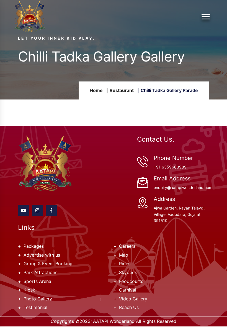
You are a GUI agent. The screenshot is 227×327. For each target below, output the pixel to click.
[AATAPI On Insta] (37, 210)
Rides (124, 263)
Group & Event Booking (48, 263)
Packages (34, 246)
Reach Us (129, 307)
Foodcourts (131, 281)
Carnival (127, 290)
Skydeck (128, 272)
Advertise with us (42, 255)
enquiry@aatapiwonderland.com (183, 187)
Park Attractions (40, 272)
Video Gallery (133, 299)
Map (123, 255)
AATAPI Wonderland (114, 321)
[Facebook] (51, 210)
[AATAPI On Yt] (23, 210)
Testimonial (35, 307)
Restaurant (122, 90)
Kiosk (29, 290)
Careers (127, 246)
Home (96, 90)
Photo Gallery (38, 299)
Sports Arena (37, 281)
